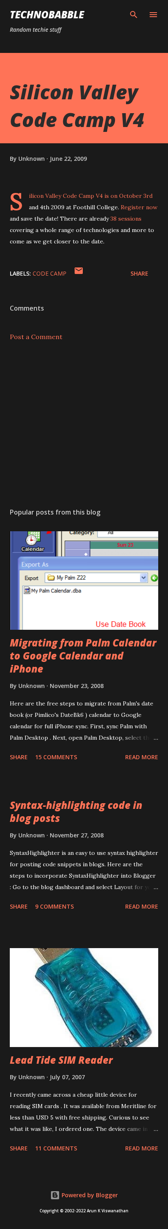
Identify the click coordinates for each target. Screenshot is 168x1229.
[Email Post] (79, 273)
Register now (139, 207)
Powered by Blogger (89, 1195)
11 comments (56, 1148)
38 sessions (126, 218)
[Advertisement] (84, 425)
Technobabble (47, 14)
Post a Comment (36, 337)
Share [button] (139, 273)
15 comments (56, 757)
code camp (49, 273)
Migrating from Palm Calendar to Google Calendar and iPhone (83, 655)
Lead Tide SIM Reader (61, 1060)
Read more (141, 757)
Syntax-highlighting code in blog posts (76, 811)
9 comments (54, 906)
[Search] (134, 15)
